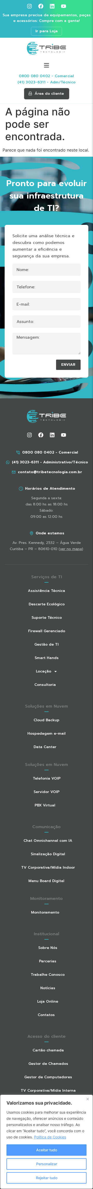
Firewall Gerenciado (46, 631)
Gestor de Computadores (48, 1077)
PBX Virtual (45, 805)
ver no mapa (71, 549)
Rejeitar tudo (46, 1178)
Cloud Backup (46, 720)
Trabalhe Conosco (48, 974)
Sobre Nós (47, 947)
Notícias (47, 988)
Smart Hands (47, 658)
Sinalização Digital (48, 854)
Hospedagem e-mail (46, 733)
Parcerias (47, 961)
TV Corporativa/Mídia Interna (48, 1090)
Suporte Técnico (47, 617)
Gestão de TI (46, 644)
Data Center (45, 747)
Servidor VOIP (46, 792)
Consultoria (45, 684)
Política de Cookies (50, 1137)
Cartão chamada (48, 1050)
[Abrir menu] (46, 65)
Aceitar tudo (46, 1150)
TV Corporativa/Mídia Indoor (48, 867)
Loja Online (47, 1001)
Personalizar (46, 1164)
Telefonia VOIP (46, 778)
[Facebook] (41, 6)
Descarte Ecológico (47, 604)
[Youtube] (63, 6)
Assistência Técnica (46, 590)
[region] (46, 1142)
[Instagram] (29, 6)
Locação (43, 671)
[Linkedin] (52, 6)
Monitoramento (45, 912)
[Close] (87, 1099)
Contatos (46, 1015)
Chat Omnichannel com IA (48, 840)
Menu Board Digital (46, 881)
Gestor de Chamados (48, 1063)
